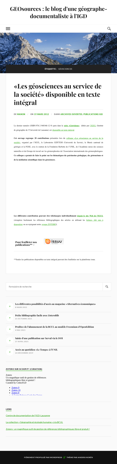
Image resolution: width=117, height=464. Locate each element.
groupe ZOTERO (49, 224)
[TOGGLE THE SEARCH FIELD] (109, 29)
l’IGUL (93, 125)
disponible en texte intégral (63, 130)
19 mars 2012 (41, 114)
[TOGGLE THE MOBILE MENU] (8, 29)
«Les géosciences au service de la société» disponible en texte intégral (57, 94)
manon (21, 114)
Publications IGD (93, 114)
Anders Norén (85, 457)
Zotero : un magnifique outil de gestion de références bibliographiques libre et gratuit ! (48, 429)
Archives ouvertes (71, 114)
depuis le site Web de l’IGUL (90, 215)
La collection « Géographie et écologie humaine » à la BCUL (34, 422)
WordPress (56, 457)
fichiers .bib (91, 220)
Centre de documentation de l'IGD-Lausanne (28, 415)
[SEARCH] (107, 286)
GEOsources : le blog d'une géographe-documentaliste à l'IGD (58, 12)
